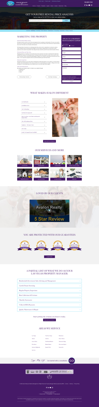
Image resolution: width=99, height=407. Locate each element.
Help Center (61, 5)
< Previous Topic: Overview (24, 76)
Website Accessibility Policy (68, 399)
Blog (65, 5)
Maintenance (50, 30)
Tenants (38, 5)
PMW (63, 383)
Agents (48, 5)
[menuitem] (38, 6)
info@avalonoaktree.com (49, 392)
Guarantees (62, 30)
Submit (66, 20)
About (52, 5)
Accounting (57, 30)
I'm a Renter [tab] (72, 45)
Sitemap (71, 383)
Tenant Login (47, 1)
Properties (43, 5)
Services (34, 5)
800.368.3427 (57, 394)
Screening (38, 30)
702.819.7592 (88, 2)
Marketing (33, 30)
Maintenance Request (56, 1)
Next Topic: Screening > (52, 76)
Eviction (71, 30)
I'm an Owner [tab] (65, 45)
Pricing (67, 30)
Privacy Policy (76, 383)
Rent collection (44, 30)
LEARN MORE (49, 256)
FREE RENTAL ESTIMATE (49, 141)
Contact (56, 5)
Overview (28, 30)
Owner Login (41, 1)
